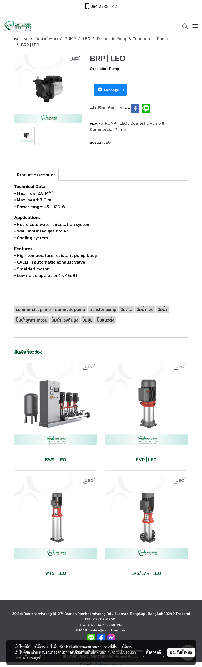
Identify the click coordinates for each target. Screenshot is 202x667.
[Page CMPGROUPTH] (101, 637)
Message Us (113, 90)
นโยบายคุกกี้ (32, 657)
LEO (124, 123)
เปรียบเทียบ (105, 108)
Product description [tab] (36, 175)
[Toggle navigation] (195, 26)
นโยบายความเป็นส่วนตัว (117, 652)
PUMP (111, 123)
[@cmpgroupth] (91, 637)
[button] (183, 26)
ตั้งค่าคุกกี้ (153, 652)
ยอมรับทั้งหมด (181, 652)
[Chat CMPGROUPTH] (111, 637)
